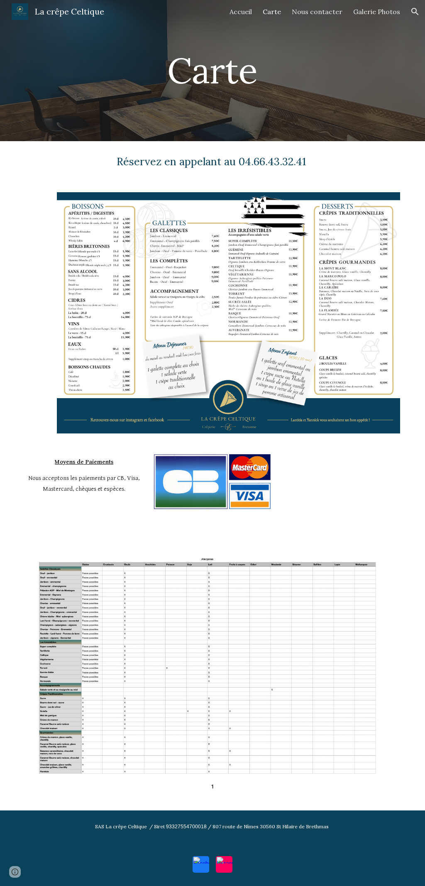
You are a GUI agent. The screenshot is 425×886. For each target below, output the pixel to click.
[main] (212, 70)
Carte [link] (272, 11)
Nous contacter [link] (317, 11)
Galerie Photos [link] (376, 11)
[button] (415, 12)
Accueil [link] (241, 11)
